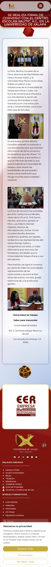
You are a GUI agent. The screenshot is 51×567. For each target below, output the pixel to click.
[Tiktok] (19, 457)
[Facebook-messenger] (32, 457)
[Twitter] (36, 457)
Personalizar (25, 555)
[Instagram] (23, 457)
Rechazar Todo (25, 561)
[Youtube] (28, 457)
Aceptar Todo (25, 548)
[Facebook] (15, 457)
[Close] (49, 523)
